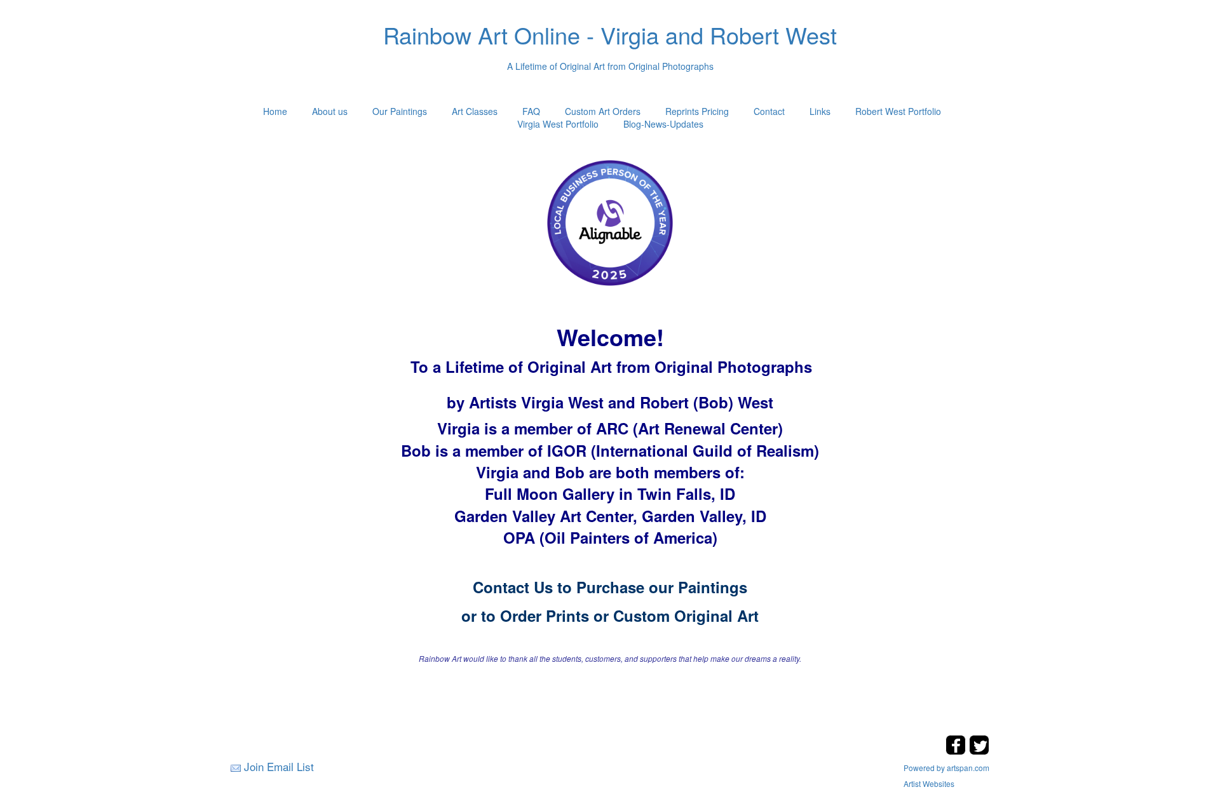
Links (820, 111)
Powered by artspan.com (946, 767)
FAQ (531, 111)
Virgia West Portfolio (558, 124)
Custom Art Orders (602, 111)
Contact (769, 111)
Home (275, 111)
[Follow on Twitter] (979, 751)
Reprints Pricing (697, 111)
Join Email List (279, 766)
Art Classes (475, 111)
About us (330, 111)
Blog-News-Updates (663, 124)
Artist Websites (929, 783)
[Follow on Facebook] (957, 751)
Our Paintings (399, 111)
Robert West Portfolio (898, 111)
